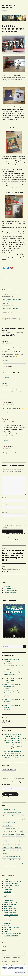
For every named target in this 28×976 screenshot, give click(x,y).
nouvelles (6, 847)
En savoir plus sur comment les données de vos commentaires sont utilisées (11, 538)
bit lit (23, 816)
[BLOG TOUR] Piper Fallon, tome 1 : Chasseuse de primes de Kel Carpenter (14, 693)
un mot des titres (8, 863)
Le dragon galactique (10, 904)
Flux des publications (10, 588)
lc (24, 838)
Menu (4, 11)
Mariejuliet (7, 318)
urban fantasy (19, 863)
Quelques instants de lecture (11, 957)
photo (4, 850)
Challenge (21, 819)
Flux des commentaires (10, 590)
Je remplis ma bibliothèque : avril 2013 (11, 292)
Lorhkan (6, 919)
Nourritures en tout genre (11, 927)
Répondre (5, 360)
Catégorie (5, 953)
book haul (13, 819)
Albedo (6, 879)
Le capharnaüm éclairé (10, 902)
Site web (5, 512)
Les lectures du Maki (10, 912)
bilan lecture (16, 816)
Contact (4, 950)
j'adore (13, 838)
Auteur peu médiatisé (9, 812)
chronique (6, 822)
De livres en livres (9, 894)
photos (10, 850)
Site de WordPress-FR (10, 592)
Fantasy (13, 831)
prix (21, 850)
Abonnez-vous (10, 794)
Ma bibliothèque (15, 844)
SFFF (4, 859)
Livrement (7, 917)
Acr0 (6, 419)
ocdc (11, 847)
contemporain (7, 825)
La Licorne (7, 898)
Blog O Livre (7, 887)
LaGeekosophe (8, 755)
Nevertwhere (7, 925)
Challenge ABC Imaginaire (10, 961)
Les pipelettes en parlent (11, 914)
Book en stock (8, 889)
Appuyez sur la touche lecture (12, 881)
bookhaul (19, 319)
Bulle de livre (7, 891)
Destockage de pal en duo (11, 828)
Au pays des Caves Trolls (11, 883)
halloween (12, 834)
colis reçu (13, 822)
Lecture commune (13, 841)
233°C (5, 896)
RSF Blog (6, 931)
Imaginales (20, 834)
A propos (4, 946)
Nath (6, 383)
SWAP (9, 859)
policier (16, 850)
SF (22, 856)
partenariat (18, 847)
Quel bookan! (8, 929)
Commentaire (7, 475)
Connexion (7, 586)
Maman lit (7, 923)
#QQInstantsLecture (9, 809)
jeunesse (19, 838)
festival (20, 831)
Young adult (13, 866)
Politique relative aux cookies (13, 969)
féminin (5, 834)
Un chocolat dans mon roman (12, 933)
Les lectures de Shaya (10, 908)
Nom (4, 497)
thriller (15, 859)
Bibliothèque (13, 319)
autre (19, 812)
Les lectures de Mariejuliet (9, 6)
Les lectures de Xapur (10, 910)
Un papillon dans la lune (11, 935)
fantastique (6, 831)
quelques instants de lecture (11, 856)
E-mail (4, 505)
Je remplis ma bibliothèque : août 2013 (11, 308)
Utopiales (5, 866)
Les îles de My (8, 906)
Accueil (4, 942)
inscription (6, 838)
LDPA (4, 841)
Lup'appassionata (9, 921)
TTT (19, 859)
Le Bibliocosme (8, 900)
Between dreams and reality (12, 885)
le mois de (6, 844)
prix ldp (5, 853)
